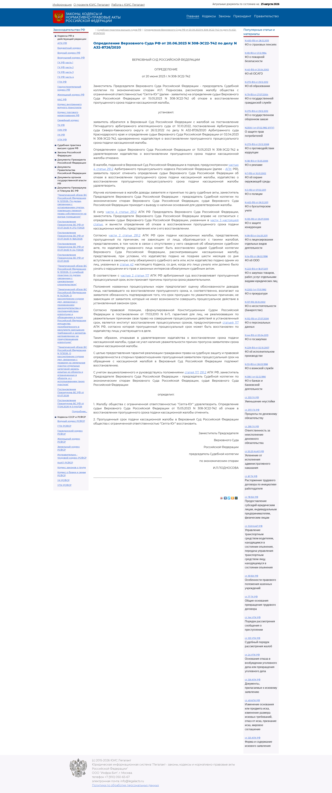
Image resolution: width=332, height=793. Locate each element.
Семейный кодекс (68, 120)
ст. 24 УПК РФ (252, 654)
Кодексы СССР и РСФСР (71, 417)
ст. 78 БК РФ (251, 497)
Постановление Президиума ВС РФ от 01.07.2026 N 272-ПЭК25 (70, 224)
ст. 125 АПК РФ (252, 737)
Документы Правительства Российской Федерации (71, 169)
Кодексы (209, 16)
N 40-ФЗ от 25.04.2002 (257, 69)
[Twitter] (229, 497)
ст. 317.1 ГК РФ (252, 410)
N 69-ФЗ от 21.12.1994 (255, 53)
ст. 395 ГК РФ (252, 426)
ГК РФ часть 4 (65, 77)
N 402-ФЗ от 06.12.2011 (256, 202)
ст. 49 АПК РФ (252, 700)
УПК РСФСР (64, 485)
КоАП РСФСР (65, 462)
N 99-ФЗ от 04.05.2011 (256, 235)
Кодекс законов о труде (71, 467)
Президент (242, 16)
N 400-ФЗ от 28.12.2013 (257, 40)
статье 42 (127, 264)
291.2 (203, 372)
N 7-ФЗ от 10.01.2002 (255, 173)
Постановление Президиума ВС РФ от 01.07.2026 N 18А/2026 (70, 235)
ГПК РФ (62, 81)
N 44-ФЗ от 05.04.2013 (256, 335)
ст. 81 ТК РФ (251, 476)
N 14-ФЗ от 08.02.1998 (256, 256)
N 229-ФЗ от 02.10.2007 (257, 347)
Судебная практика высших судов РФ (119, 29)
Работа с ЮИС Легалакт (128, 4)
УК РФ (61, 134)
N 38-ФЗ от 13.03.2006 (256, 161)
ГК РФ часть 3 (65, 72)
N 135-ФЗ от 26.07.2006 (257, 219)
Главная (192, 16)
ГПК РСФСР (64, 426)
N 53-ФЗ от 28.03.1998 (256, 364)
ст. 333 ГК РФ (252, 397)
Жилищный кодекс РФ (70, 94)
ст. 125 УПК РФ (252, 638)
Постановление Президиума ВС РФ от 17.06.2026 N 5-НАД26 (70, 403)
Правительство (266, 16)
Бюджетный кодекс (69, 48)
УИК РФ (62, 129)
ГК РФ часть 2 (65, 67)
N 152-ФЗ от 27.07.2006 (257, 318)
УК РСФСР (63, 480)
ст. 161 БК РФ (251, 576)
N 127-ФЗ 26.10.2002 (255, 302)
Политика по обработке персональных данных (125, 785)
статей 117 (192, 372)
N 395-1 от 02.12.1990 (255, 376)
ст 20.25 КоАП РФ (254, 451)
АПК (228, 169)
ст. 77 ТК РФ (251, 596)
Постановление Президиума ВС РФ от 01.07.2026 (70, 257)
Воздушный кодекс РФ (71, 57)
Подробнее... (79, 411)
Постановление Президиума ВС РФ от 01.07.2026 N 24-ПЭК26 (70, 246)
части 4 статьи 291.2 (121, 212)
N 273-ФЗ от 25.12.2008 (257, 144)
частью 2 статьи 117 (135, 275)
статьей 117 (231, 322)
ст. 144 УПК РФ (253, 617)
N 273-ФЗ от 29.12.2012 (256, 82)
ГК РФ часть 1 (65, 62)
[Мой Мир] (236, 497)
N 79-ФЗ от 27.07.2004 (256, 94)
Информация (62, 4)
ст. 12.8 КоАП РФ (253, 526)
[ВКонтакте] (225, 497)
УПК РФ (62, 139)
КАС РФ (62, 99)
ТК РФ (61, 125)
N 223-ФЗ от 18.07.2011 (256, 269)
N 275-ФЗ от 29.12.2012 (256, 111)
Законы (224, 16)
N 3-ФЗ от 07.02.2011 (255, 190)
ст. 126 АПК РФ (252, 679)
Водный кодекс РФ (68, 52)
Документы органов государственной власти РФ (71, 180)
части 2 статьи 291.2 (124, 235)
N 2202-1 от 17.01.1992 (255, 289)
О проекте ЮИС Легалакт (91, 4)
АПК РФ (62, 43)
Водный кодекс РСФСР (71, 421)
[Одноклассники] (232, 497)
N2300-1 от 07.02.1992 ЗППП (259, 127)
